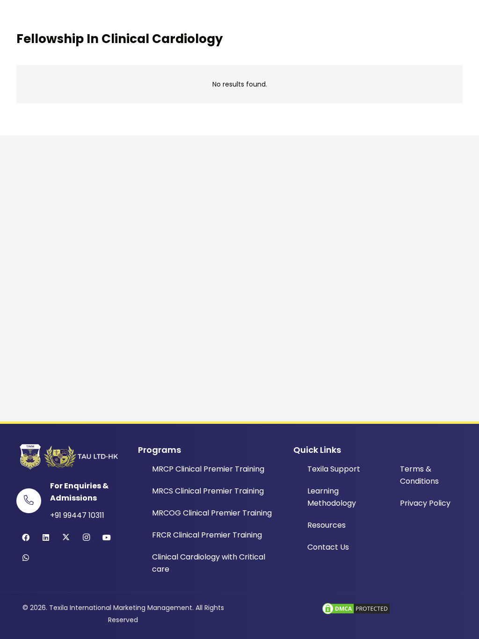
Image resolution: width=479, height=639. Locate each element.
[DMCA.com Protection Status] (356, 613)
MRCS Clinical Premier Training (208, 491)
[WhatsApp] (25, 557)
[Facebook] (25, 537)
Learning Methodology (331, 497)
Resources (326, 525)
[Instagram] (86, 537)
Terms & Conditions (419, 475)
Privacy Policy (425, 503)
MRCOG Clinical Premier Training (212, 513)
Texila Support (333, 469)
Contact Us (328, 547)
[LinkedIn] (45, 537)
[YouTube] (106, 537)
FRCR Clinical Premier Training (207, 535)
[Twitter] (66, 537)
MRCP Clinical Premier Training (208, 469)
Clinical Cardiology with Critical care (208, 563)
